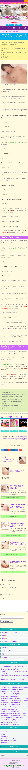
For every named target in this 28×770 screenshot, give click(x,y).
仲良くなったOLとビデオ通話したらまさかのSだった (14, 679)
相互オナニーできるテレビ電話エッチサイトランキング (14, 700)
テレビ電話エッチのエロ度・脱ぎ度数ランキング (13, 694)
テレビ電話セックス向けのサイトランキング (12, 702)
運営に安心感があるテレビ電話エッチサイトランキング (14, 715)
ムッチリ (20, 439)
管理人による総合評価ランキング (9, 722)
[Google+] (9, 450)
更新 (4, 638)
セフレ (25, 438)
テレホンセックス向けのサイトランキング (11, 704)
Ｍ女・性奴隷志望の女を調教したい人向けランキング (14, 720)
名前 (14, 615)
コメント (2, 598)
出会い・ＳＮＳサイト (7, 654)
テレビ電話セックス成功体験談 (20, 436)
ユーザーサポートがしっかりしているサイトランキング (14, 707)
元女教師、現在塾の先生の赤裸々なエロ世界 (18, 562)
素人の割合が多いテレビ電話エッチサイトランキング (14, 724)
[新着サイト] (18, 24)
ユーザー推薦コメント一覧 (7, 738)
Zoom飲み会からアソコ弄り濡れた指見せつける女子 (14, 666)
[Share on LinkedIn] (13, 450)
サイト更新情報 (4, 736)
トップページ (4, 731)
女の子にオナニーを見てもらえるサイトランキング (13, 696)
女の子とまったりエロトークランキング (10, 691)
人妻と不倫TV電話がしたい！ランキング (11, 709)
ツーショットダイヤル (7, 650)
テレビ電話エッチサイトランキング (10, 632)
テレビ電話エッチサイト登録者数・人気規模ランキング (14, 687)
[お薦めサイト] (10, 24)
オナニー (17, 438)
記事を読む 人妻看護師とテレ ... (13, 535)
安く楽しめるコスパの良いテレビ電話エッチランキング (14, 698)
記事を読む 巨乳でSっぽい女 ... (13, 516)
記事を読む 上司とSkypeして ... (13, 554)
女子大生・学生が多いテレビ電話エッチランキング (13, 713)
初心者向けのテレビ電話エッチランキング (11, 711)
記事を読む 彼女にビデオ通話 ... (13, 497)
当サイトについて (5, 734)
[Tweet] (2, 450)
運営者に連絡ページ (6, 742)
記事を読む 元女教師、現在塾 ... (13, 571)
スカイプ (21, 438)
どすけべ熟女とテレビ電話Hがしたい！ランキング (13, 689)
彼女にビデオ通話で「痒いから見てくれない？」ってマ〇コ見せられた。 (18, 487)
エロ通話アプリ (6, 657)
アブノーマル (11, 438)
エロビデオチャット (7, 647)
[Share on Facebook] (6, 450)
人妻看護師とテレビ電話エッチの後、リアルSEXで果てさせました (18, 525)
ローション (24, 439)
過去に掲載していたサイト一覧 (8, 740)
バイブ (15, 439)
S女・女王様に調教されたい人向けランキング (12, 717)
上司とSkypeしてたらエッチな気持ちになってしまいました (18, 544)
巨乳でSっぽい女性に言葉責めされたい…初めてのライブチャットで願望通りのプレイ (18, 506)
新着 (4, 635)
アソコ (5, 438)
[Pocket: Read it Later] (20, 450)
